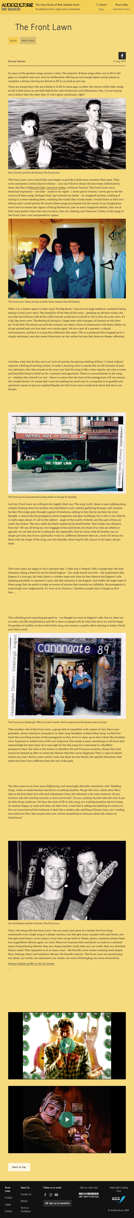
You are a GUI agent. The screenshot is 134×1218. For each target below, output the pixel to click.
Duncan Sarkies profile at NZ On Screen (31, 963)
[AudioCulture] (17, 7)
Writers (24, 1201)
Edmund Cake (37, 187)
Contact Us (26, 1194)
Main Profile (28, 40)
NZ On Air (119, 1199)
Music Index (7, 1189)
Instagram (51, 1195)
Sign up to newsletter (59, 1203)
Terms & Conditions (26, 1210)
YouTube (56, 1195)
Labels (8, 1204)
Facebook (122, 55)
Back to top (19, 1167)
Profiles (8, 1198)
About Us (25, 1187)
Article (13, 40)
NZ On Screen (89, 1195)
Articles (8, 1211)
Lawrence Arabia (56, 187)
